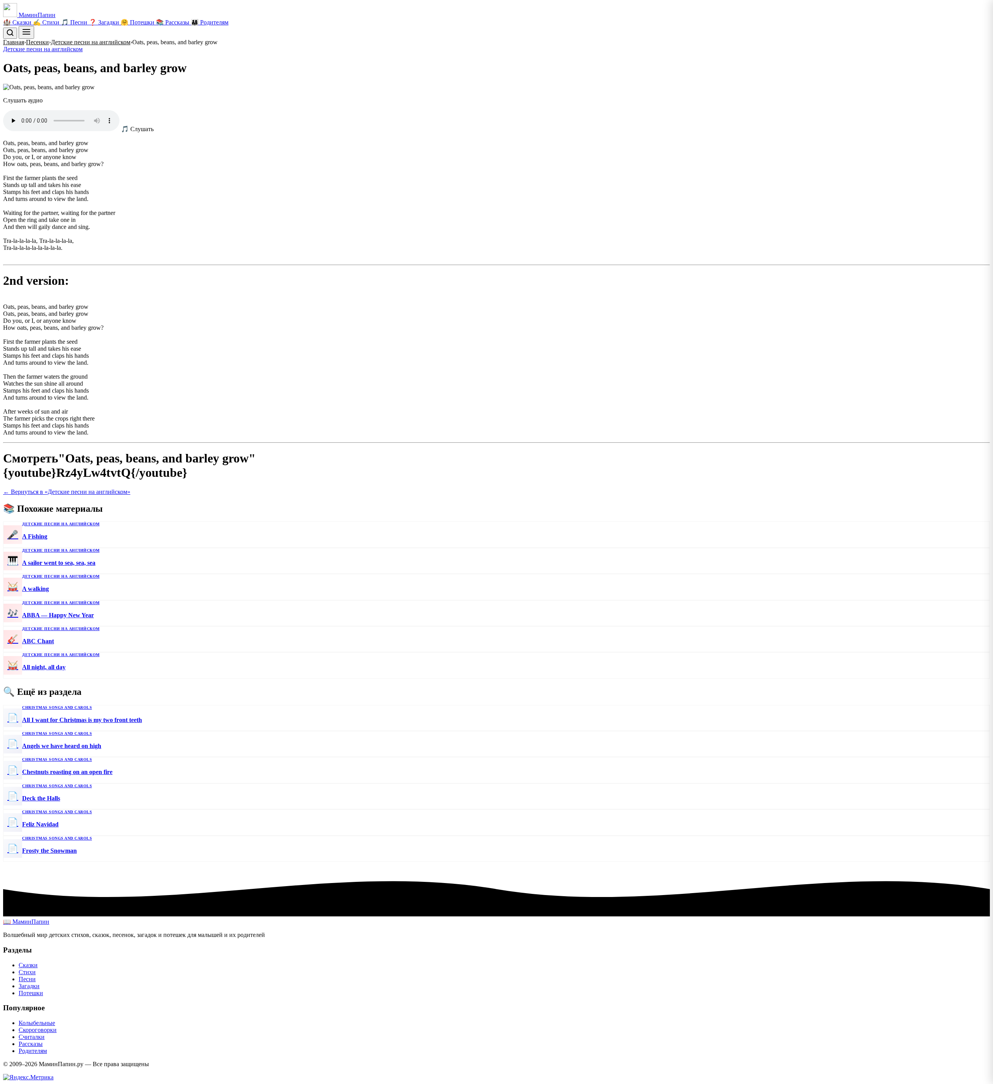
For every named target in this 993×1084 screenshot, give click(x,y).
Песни (27, 979)
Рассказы (31, 1044)
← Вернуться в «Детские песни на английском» (66, 491)
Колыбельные (37, 1023)
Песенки (37, 42)
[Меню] (26, 32)
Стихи (27, 972)
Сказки (28, 965)
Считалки (32, 1037)
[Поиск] (10, 33)
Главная (13, 42)
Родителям (33, 1051)
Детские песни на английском (90, 42)
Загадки (29, 986)
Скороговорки (38, 1030)
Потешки (31, 993)
